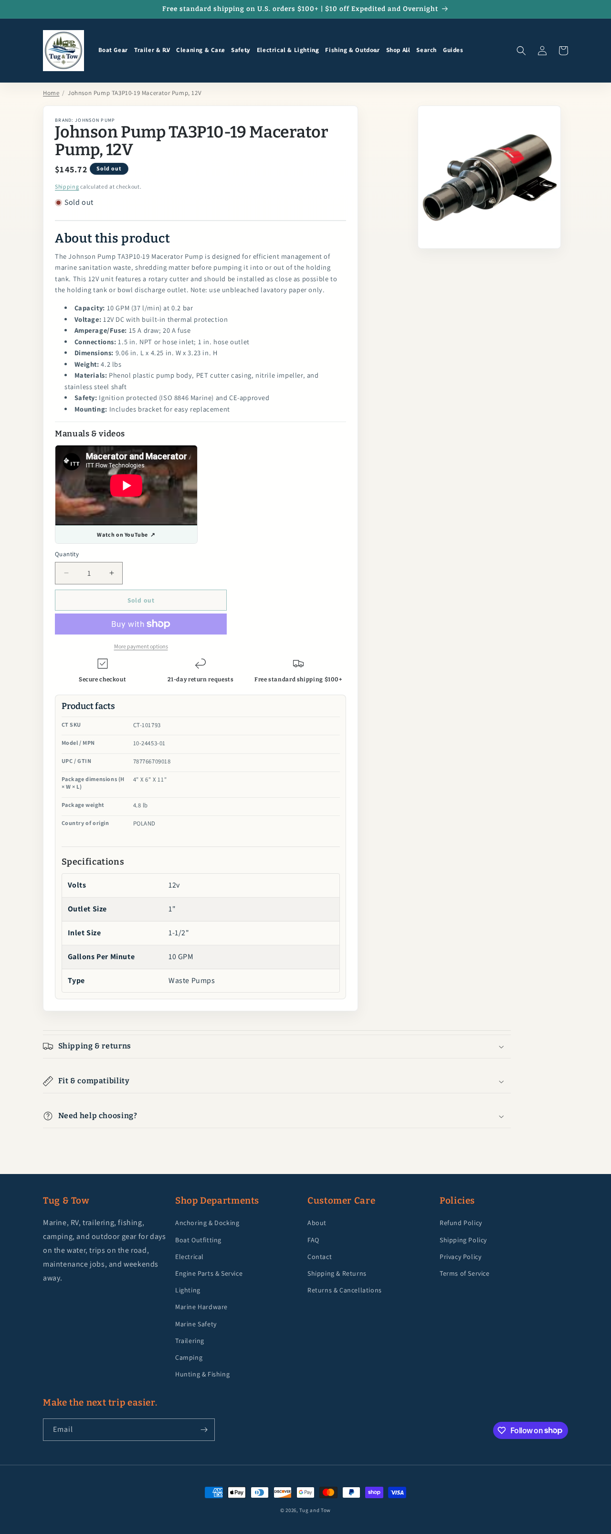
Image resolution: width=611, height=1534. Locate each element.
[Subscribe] (203, 1429)
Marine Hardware (201, 1306)
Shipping (67, 186)
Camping (188, 1357)
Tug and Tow (315, 1510)
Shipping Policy (463, 1240)
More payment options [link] (141, 646)
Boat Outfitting (198, 1240)
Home (51, 93)
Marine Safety (196, 1324)
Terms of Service (465, 1273)
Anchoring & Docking (207, 1222)
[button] (113, 50)
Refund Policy (461, 1222)
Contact (319, 1256)
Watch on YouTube (126, 534)
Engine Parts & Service (208, 1273)
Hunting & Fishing (202, 1374)
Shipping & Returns (337, 1273)
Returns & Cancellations (344, 1290)
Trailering (189, 1340)
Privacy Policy (460, 1256)
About (317, 1222)
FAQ (313, 1240)
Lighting (187, 1290)
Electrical (189, 1256)
